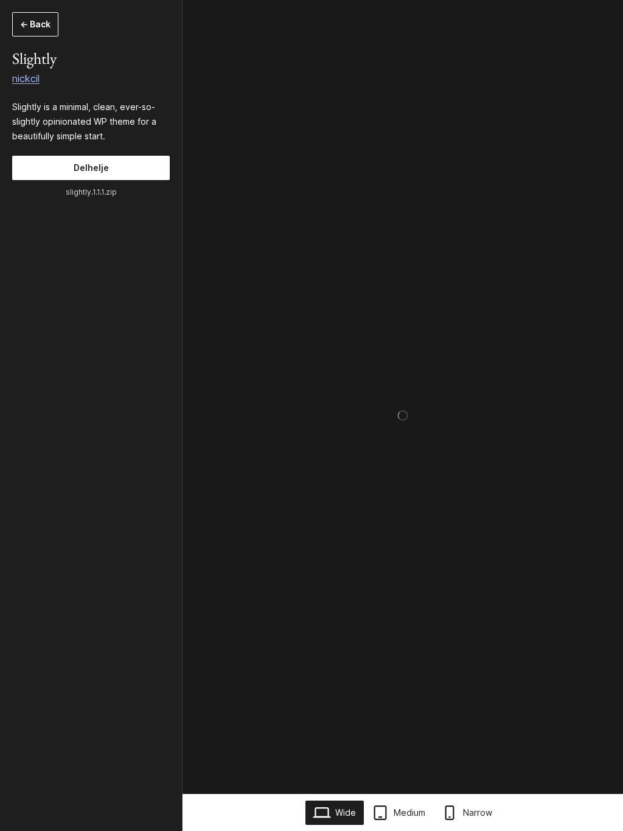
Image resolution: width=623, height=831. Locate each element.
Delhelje (91, 167)
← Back (35, 24)
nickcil (26, 78)
